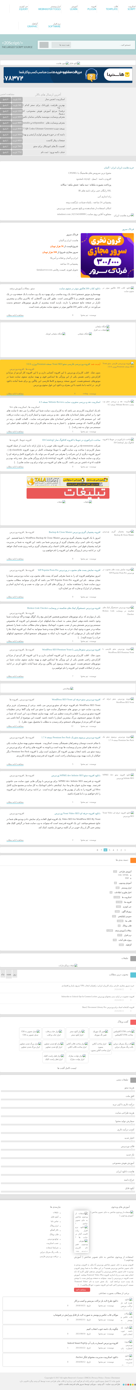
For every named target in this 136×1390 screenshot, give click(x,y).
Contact (80, 1378)
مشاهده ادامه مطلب (15, 315)
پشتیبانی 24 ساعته (69, 264)
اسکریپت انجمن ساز (55, 99)
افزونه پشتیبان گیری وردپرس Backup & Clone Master (74, 532)
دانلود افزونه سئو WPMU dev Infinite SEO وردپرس (75, 775)
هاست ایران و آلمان (68, 240)
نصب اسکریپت (52, 1243)
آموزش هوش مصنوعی (123, 1163)
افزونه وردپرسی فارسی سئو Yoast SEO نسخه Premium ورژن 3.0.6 (58, 364)
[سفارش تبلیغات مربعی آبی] (85, 334)
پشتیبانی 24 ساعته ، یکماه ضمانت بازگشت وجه (88, 202)
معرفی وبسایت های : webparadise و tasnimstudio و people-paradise (32, 122)
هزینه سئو (129, 1087)
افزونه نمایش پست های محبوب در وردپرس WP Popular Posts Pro (69, 570)
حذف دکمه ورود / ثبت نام (53, 152)
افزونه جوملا (26, 440)
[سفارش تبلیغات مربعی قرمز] (55, 334)
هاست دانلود (63, 1384)
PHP (127, 878)
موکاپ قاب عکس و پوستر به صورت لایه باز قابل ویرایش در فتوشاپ (85, 1315)
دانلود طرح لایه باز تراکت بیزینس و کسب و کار (96, 1300)
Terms (107, 1378)
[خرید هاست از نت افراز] (101, 330)
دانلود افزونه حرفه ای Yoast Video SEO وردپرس (77, 813)
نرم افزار (127, 935)
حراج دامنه (129, 1179)
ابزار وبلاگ (54, 1226)
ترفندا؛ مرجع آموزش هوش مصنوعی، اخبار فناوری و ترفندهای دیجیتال (32, 112)
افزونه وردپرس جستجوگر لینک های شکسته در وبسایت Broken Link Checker (63, 608)
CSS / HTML (123, 875)
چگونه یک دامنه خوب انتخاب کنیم (102, 1329)
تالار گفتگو (54, 1230)
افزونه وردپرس (17, 369)
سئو (33, 288)
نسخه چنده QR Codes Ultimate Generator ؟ (44, 128)
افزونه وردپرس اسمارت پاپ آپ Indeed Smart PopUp (92, 1343)
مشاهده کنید (81, 1290)
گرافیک (128, 945)
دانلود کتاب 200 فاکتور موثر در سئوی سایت (79, 288)
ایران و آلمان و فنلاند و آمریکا (64, 258)
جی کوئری (127, 907)
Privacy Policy (98, 1378)
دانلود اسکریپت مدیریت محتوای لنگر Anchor (97, 1357)
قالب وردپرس (127, 1146)
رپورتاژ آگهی (126, 911)
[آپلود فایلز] (74, 63)
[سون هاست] (62, 63)
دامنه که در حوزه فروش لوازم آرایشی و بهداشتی (41, 134)
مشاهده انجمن (7, 94)
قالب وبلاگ (127, 926)
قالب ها (128, 921)
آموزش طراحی (125, 871)
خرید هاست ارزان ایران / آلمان (119, 167)
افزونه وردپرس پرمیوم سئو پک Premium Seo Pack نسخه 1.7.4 (70, 737)
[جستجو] (44, 45)
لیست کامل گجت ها (67, 1068)
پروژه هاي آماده (125, 940)
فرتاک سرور (128, 229)
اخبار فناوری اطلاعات (122, 892)
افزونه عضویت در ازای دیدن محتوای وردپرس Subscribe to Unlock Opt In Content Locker (97, 996)
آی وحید (101, 1384)
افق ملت (130, 1096)
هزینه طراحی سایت (124, 1112)
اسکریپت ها (34, 407)
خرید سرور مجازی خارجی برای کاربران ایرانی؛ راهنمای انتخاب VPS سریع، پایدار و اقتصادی (98, 986)
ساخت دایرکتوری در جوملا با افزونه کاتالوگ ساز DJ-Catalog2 (71, 440)
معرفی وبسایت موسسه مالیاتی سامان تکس (43, 116)
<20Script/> (12, 43)
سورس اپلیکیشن (124, 916)
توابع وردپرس (53, 1239)
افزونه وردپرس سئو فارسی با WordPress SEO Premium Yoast (71, 649)
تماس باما (54, 1221)
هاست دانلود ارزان (125, 1171)
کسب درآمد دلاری (125, 1129)
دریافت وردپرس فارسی (49, 1256)
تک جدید (130, 1154)
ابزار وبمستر (126, 888)
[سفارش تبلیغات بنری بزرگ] (102, 326)
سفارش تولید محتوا (124, 1121)
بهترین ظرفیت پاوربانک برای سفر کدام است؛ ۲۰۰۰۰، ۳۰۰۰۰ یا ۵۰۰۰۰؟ (32, 106)
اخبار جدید (129, 1138)
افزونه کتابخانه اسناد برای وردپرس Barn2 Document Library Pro (108, 1007)
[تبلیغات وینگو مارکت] (68, 965)
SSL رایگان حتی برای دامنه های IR (94, 190)
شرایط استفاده (52, 1248)
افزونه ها (30, 369)
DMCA (87, 1378)
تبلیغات (55, 1212)
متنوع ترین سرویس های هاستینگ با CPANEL (89, 173)
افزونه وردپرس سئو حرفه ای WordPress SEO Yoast (76, 699)
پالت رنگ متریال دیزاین (49, 1252)
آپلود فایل (129, 1188)
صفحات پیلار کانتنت (55, 140)
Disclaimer (115, 1378)
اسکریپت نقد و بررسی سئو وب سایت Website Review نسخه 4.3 (69, 402)
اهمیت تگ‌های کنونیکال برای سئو (49, 146)
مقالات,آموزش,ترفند (19, 288)
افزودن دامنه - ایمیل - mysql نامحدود (93, 179)
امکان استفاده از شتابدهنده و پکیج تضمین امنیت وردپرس (84, 208)
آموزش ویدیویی (125, 883)
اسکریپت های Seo (18, 407)
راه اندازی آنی (104, 196)
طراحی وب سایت (113, 1384)
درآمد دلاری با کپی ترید (123, 1104)
